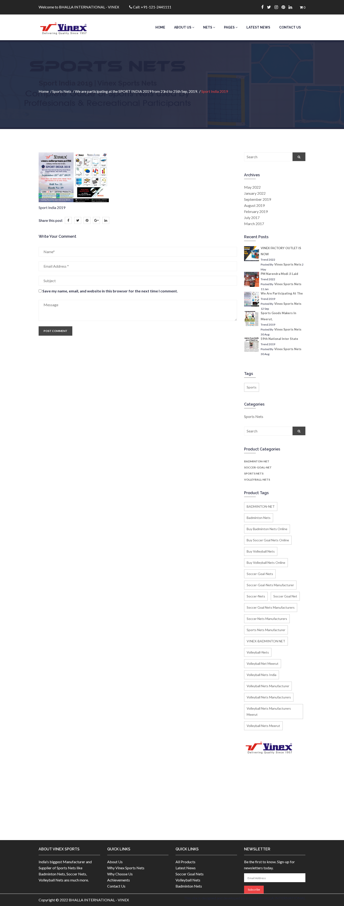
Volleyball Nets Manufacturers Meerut (269, 711)
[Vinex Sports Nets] (69, 27)
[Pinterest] (285, 7)
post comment (55, 331)
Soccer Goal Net (285, 596)
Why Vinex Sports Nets (125, 868)
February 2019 (256, 211)
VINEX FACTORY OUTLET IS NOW (281, 251)
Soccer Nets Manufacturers (267, 619)
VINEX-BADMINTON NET (266, 641)
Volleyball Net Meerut (262, 663)
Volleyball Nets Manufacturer (268, 686)
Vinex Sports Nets (287, 264)
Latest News (258, 27)
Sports (251, 387)
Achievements (118, 880)
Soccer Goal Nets (190, 874)
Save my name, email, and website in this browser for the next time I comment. (110, 291)
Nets (208, 27)
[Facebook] (264, 7)
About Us (183, 27)
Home (160, 27)
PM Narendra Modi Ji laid (279, 274)
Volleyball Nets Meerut (263, 726)
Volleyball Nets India (261, 675)
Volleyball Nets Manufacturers (269, 697)
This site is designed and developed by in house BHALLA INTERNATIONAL (244, 898)
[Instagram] (278, 7)
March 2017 (254, 223)
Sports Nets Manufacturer (266, 630)
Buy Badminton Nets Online (267, 529)
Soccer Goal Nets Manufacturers (271, 607)
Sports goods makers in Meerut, (278, 316)
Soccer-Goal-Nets (260, 574)
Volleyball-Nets (257, 479)
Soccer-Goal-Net (258, 467)
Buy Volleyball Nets (261, 551)
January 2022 (255, 193)
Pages (229, 27)
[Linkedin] (292, 7)
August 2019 (254, 205)
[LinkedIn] (105, 220)
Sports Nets (61, 91)
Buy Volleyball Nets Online (266, 562)
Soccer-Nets (256, 596)
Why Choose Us (120, 874)
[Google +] (96, 220)
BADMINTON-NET (256, 461)
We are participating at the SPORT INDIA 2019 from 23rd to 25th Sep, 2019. (136, 91)
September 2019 (257, 199)
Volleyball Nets (188, 880)
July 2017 (252, 217)
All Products (185, 861)
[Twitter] (270, 7)
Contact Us (290, 27)
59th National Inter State (279, 339)
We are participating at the (282, 293)
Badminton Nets (259, 518)
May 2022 (252, 187)
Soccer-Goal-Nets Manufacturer (270, 585)
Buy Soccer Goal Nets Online (268, 540)
